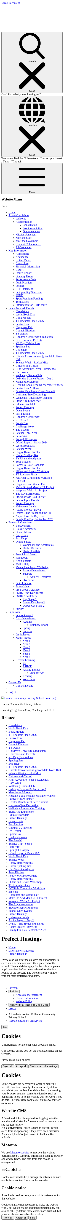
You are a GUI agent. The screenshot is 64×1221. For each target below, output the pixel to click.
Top (5, 1027)
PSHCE (27, 666)
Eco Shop (21, 349)
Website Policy (24, 1001)
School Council (24, 615)
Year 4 (26, 650)
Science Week (23, 448)
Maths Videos (23, 637)
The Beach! (22, 429)
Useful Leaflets (31, 551)
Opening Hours (24, 276)
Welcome (21, 218)
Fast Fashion (23, 413)
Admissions (22, 253)
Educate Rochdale (26, 404)
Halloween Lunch (26, 506)
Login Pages (23, 634)
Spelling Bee (23, 346)
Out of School (23, 583)
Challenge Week (25, 426)
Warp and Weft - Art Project (31, 490)
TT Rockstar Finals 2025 (30, 352)
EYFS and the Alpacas (28, 458)
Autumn (27, 621)
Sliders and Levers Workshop (32, 471)
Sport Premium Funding (29, 298)
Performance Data (26, 279)
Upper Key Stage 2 (33, 605)
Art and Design (31, 669)
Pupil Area (14, 612)
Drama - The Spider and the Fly (33, 512)
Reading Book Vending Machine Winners (39, 384)
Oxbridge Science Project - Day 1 (35, 378)
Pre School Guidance (27, 589)
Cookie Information (27, 998)
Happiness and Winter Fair (31, 484)
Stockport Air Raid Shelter (30, 496)
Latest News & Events (21, 308)
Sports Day (22, 423)
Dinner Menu (23, 532)
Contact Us (15, 682)
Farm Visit (21, 436)
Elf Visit (20, 480)
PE (24, 663)
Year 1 (26, 640)
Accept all (21, 1066)
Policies (20, 285)
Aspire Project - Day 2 (28, 509)
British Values (23, 260)
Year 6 (26, 656)
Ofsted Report (23, 272)
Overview (28, 580)
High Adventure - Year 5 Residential (36, 368)
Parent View (23, 586)
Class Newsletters (26, 528)
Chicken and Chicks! (27, 365)
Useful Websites (32, 548)
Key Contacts (23, 560)
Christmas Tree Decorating (31, 394)
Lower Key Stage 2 (34, 602)
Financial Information (28, 266)
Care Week (22, 372)
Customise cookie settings (43, 1066)
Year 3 (26, 647)
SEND (19, 295)
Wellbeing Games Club (29, 375)
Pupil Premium (24, 282)
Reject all (7, 1066)
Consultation (30, 224)
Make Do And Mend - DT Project (35, 487)
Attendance (22, 256)
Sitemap (13, 987)
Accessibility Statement (29, 994)
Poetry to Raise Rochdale (30, 464)
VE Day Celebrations (28, 343)
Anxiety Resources (40, 576)
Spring (26, 628)
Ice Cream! (22, 420)
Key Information (18, 250)
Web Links (29, 679)
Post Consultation (32, 228)
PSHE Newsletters (26, 596)
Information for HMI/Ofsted (31, 304)
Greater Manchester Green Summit (35, 391)
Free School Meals (26, 554)
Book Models (23, 317)
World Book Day (25, 314)
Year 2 (26, 644)
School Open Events (27, 500)
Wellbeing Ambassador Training (34, 397)
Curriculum (22, 263)
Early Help (22, 535)
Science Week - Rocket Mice (32, 362)
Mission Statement (26, 234)
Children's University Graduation (34, 336)
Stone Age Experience (28, 400)
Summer (27, 631)
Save (32, 1217)
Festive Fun (22, 324)
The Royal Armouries (28, 493)
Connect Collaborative (28, 244)
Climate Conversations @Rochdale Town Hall (35, 770)
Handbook (22, 557)
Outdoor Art (37, 672)
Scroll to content (10, 2)
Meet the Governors (27, 240)
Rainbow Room (39, 624)
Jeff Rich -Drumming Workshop (34, 477)
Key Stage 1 (30, 599)
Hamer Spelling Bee (27, 455)
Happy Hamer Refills (28, 452)
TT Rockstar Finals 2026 (30, 320)
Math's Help (22, 564)
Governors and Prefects (29, 340)
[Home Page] (29, 698)
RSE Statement (24, 288)
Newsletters (22, 311)
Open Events (23, 410)
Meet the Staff (23, 237)
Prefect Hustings (25, 407)
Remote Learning (25, 660)
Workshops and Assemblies (38, 544)
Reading (27, 676)
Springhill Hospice (26, 439)
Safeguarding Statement (29, 292)
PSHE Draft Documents (29, 592)
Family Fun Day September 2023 (34, 519)
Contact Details (24, 685)
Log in (12, 691)
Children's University (27, 416)
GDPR (19, 269)
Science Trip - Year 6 (27, 432)
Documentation (31, 231)
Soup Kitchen (23, 461)
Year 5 (26, 653)
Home (12, 212)
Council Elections (26, 330)
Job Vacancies (23, 247)
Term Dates (22, 301)
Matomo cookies (19, 1152)
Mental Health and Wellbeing (32, 567)
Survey (20, 608)
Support (27, 573)
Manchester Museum (27, 381)
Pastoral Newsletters (34, 570)
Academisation (24, 221)
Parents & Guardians (20, 522)
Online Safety (23, 541)
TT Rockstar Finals (26, 474)
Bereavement (23, 525)
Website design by (25, 1020)
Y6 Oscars (22, 333)
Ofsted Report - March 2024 (31, 442)
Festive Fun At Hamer (28, 388)
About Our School (19, 215)
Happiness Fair (24, 327)
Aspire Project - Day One (30, 516)
